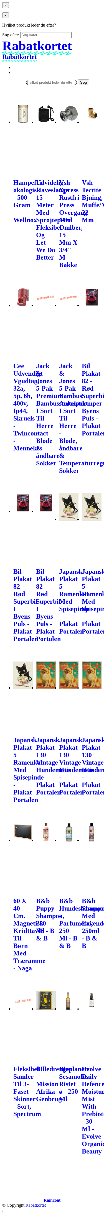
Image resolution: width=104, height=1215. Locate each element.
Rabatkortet (36, 1205)
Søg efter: (10, 34)
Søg (83, 82)
